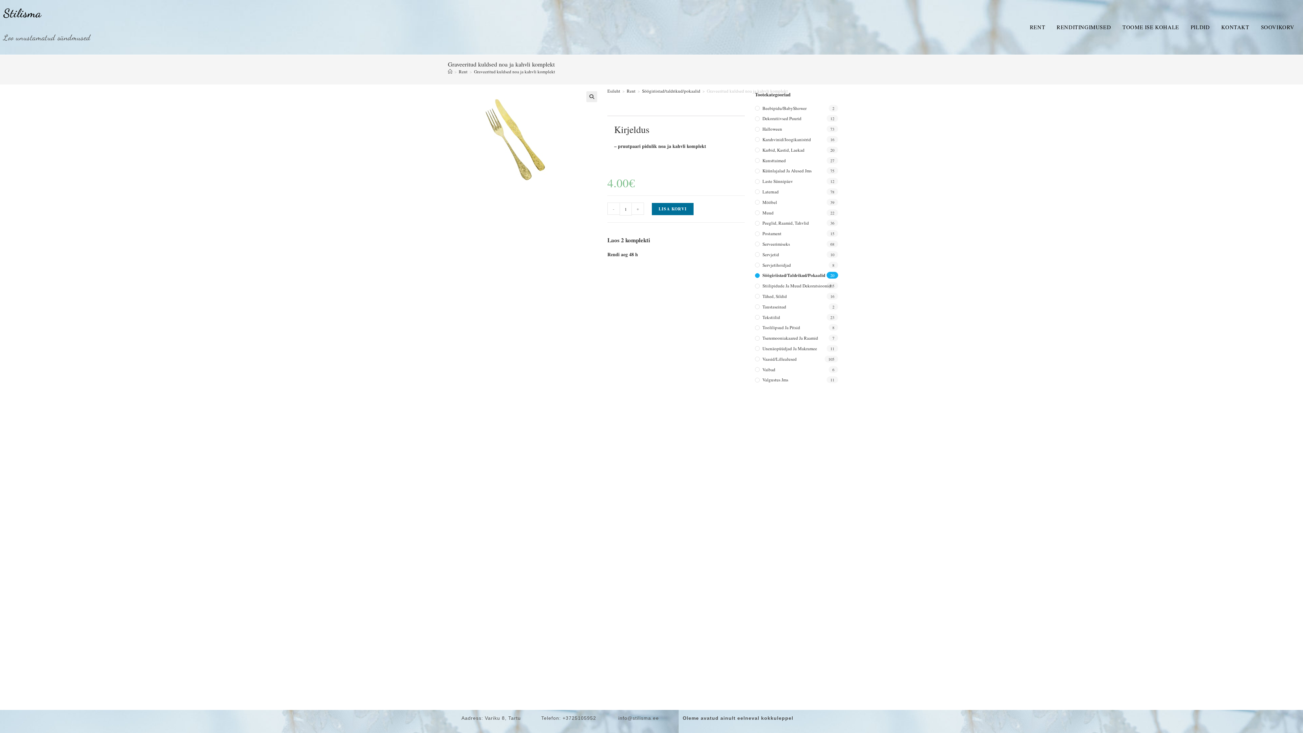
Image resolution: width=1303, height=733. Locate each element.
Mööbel (769, 202)
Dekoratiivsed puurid (781, 118)
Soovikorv (1278, 27)
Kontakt (1235, 27)
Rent (1037, 27)
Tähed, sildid (774, 296)
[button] (591, 96)
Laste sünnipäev (777, 181)
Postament (771, 233)
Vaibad (768, 369)
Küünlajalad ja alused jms (787, 171)
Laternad (770, 192)
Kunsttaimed (774, 160)
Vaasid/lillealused (779, 359)
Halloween (772, 129)
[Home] (450, 72)
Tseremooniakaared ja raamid (790, 338)
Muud (768, 213)
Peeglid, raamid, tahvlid (785, 223)
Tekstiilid (771, 317)
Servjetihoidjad (776, 265)
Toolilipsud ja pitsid (781, 327)
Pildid (1200, 27)
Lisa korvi (673, 209)
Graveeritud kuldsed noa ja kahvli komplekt (514, 72)
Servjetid (770, 254)
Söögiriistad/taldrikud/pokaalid (671, 91)
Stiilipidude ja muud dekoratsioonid (796, 286)
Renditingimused (1084, 27)
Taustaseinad (774, 307)
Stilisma (22, 13)
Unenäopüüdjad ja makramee (789, 348)
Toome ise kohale (1150, 27)
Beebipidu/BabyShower (784, 108)
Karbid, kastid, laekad (783, 150)
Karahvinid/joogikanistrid (786, 139)
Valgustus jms (775, 380)
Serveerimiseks (776, 244)
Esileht (613, 91)
